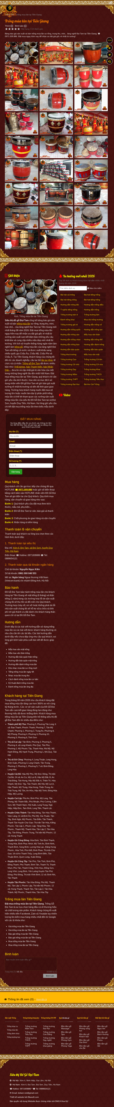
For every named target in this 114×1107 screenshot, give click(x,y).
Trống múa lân (12, 1030)
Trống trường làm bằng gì (91, 316)
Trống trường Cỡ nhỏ (69, 364)
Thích (7, 26)
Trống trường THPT (69, 379)
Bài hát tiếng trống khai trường (92, 296)
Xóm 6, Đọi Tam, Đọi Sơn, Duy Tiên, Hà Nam (40, 1084)
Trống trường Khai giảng (92, 370)
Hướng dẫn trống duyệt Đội (91, 311)
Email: (12, 441)
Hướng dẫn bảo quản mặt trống (69, 350)
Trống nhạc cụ (12, 1026)
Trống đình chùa (13, 1034)
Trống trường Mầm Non (68, 375)
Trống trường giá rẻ (69, 324)
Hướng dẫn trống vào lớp (69, 336)
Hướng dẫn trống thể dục (93, 341)
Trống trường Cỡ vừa (93, 364)
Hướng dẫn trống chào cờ (70, 341)
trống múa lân (23, 324)
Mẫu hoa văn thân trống (92, 336)
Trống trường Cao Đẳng (68, 360)
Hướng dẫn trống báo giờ (70, 345)
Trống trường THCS (92, 374)
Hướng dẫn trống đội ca (69, 306)
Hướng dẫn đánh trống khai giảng (94, 345)
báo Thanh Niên (34, 367)
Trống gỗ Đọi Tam (31, 363)
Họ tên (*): (14, 431)
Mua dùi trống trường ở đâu (93, 321)
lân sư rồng (47, 360)
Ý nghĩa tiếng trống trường (68, 311)
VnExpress (19, 367)
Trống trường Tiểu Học (94, 379)
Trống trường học (13, 1037)
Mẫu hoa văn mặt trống (91, 355)
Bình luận (19, 26)
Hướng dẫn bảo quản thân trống (93, 350)
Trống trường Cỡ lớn (93, 359)
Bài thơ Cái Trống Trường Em (91, 385)
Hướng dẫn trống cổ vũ (93, 326)
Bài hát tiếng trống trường (68, 301)
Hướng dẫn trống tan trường (93, 331)
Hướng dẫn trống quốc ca (70, 331)
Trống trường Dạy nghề (68, 370)
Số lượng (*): (15, 461)
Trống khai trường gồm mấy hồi (68, 355)
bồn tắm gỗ (65, 1018)
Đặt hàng (16, 472)
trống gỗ (19, 347)
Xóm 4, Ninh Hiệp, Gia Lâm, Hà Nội (35, 1080)
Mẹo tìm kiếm (95, 288)
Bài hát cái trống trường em (67, 296)
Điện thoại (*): (15, 451)
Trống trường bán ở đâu (69, 316)
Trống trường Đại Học (70, 384)
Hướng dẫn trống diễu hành (93, 306)
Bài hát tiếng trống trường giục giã (92, 301)
